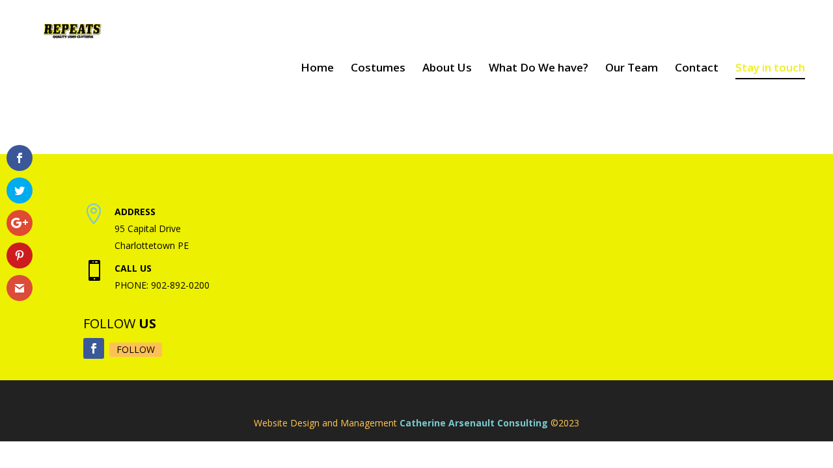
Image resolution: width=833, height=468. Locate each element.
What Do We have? (538, 68)
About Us (447, 68)
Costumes (378, 68)
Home (317, 68)
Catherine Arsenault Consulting (474, 423)
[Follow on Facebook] (93, 348)
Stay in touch (770, 68)
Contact (696, 68)
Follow (135, 349)
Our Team (631, 68)
